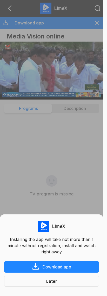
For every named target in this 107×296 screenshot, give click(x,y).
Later (51, 281)
